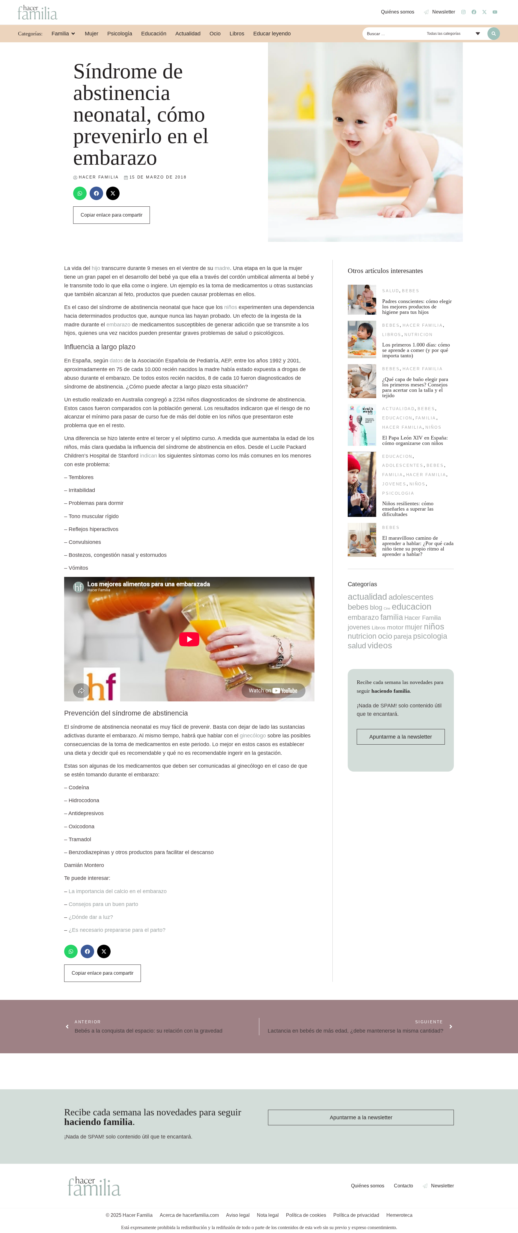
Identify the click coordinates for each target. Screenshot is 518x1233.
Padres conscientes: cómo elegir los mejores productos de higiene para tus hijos (417, 306)
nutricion (418, 334)
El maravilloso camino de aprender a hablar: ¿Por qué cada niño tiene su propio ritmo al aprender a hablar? (418, 546)
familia (425, 418)
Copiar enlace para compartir (111, 215)
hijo (96, 268)
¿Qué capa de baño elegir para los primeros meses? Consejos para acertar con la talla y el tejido (415, 387)
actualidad (398, 408)
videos (380, 645)
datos (116, 361)
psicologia (398, 493)
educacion (397, 418)
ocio (385, 636)
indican (148, 456)
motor (395, 627)
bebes (410, 291)
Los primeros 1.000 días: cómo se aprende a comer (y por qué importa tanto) (416, 350)
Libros (391, 334)
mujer (413, 627)
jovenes (394, 484)
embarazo (118, 325)
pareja (403, 636)
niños (230, 307)
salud (390, 291)
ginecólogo (253, 736)
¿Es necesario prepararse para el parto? (117, 930)
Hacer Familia (423, 325)
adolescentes (402, 465)
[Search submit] (493, 33)
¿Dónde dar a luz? (91, 917)
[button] (80, 193)
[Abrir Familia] (73, 33)
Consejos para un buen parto (103, 904)
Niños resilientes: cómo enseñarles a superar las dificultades (407, 508)
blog (376, 607)
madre (222, 268)
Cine (387, 608)
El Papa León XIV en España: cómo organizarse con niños (415, 440)
